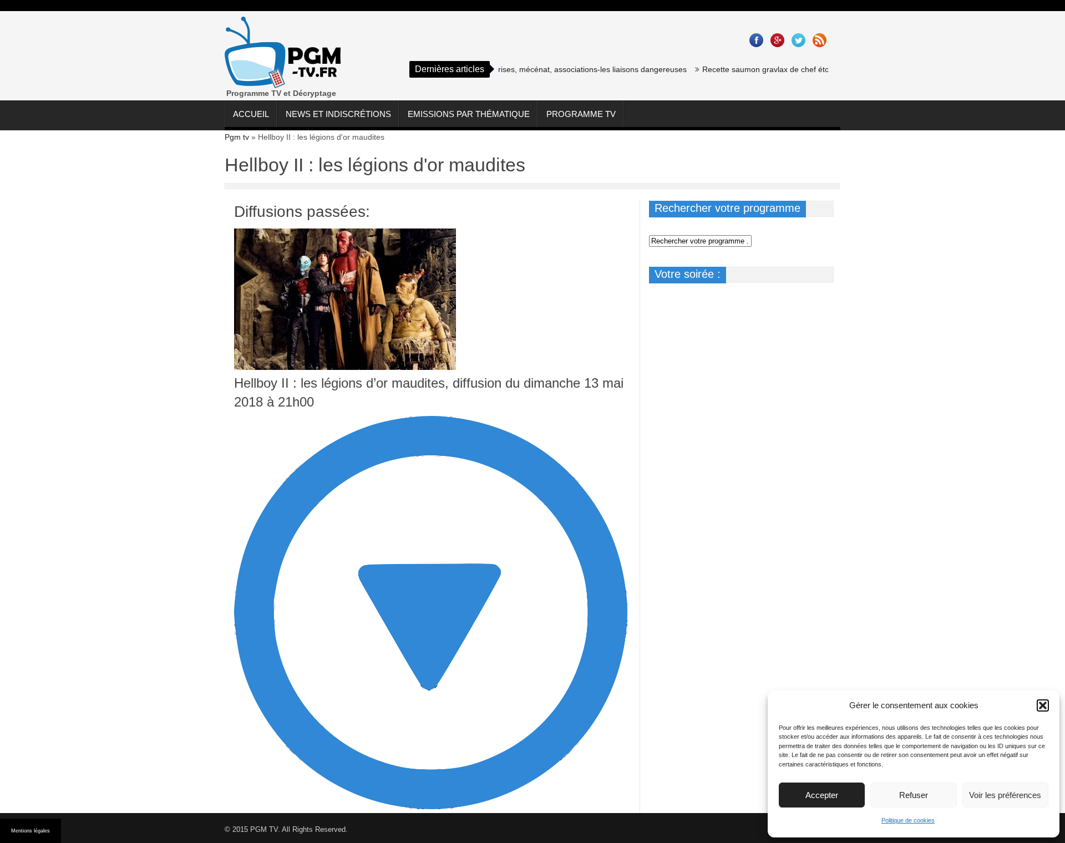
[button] (1042, 705)
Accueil (251, 114)
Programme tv (581, 114)
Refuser (913, 795)
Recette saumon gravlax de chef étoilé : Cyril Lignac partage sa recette (810, 69)
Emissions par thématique (469, 114)
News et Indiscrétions (338, 114)
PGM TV (264, 829)
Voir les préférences (1005, 795)
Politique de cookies (908, 820)
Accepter (821, 795)
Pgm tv (237, 137)
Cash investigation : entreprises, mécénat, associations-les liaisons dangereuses (529, 69)
